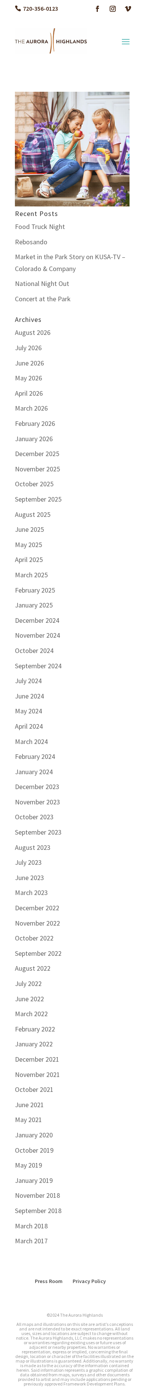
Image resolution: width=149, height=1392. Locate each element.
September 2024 (38, 665)
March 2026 (31, 408)
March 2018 (31, 1225)
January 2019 (34, 1180)
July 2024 (28, 680)
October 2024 (34, 650)
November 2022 (37, 923)
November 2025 (37, 469)
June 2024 (29, 696)
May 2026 (28, 378)
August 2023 (32, 847)
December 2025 (37, 453)
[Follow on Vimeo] (128, 9)
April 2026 (29, 393)
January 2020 (34, 1134)
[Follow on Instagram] (113, 9)
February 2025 (35, 590)
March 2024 (31, 741)
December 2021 (37, 1059)
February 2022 (35, 1029)
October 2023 (34, 816)
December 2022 (37, 907)
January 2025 (34, 605)
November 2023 (37, 802)
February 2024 (35, 756)
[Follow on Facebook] (97, 9)
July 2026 (28, 347)
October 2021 (34, 1089)
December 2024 (37, 620)
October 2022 (34, 938)
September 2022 (38, 953)
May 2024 (28, 711)
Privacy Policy (89, 1281)
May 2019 (28, 1165)
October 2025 (34, 483)
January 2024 (34, 771)
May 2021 (28, 1119)
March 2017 (31, 1240)
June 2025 (29, 529)
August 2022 (32, 968)
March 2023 (31, 892)
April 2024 (29, 726)
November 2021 (37, 1074)
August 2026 (32, 332)
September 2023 (38, 832)
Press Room (49, 1281)
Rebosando (31, 241)
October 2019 (34, 1150)
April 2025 (29, 559)
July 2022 (28, 983)
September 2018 (38, 1210)
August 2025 (32, 514)
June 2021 (29, 1104)
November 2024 (37, 635)
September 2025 (38, 499)
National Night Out (42, 283)
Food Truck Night (40, 226)
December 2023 (37, 786)
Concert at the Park (43, 298)
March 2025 (31, 574)
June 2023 (29, 877)
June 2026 (29, 363)
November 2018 (37, 1195)
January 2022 (34, 1044)
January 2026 (34, 438)
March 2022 (31, 1013)
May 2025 (28, 544)
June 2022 (29, 998)
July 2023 (28, 862)
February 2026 (35, 423)
